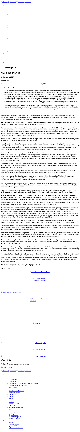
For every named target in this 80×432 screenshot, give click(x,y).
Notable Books (14, 36)
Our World (12, 27)
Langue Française (14, 51)
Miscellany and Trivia (16, 40)
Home (7, 5)
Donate (7, 62)
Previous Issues (14, 57)
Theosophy (12, 12)
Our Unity (12, 31)
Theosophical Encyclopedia (18, 18)
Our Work (12, 29)
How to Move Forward (16, 23)
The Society (12, 11)
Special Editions (14, 59)
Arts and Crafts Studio (16, 60)
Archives (8, 53)
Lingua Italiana (13, 48)
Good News (13, 20)
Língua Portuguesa (15, 49)
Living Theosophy (14, 25)
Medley (11, 35)
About (7, 7)
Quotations (12, 38)
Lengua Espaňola (14, 46)
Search (3, 268)
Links (10, 42)
